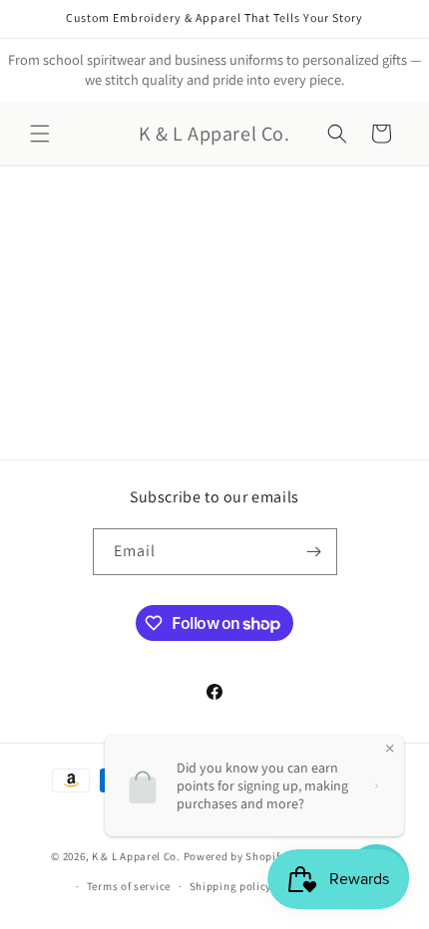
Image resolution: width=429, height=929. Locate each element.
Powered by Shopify (235, 855)
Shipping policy (231, 886)
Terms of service (129, 886)
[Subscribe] (314, 551)
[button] (40, 133)
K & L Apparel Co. (138, 855)
